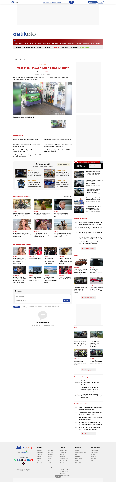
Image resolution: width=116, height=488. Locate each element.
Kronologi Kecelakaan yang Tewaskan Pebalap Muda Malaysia (90, 233)
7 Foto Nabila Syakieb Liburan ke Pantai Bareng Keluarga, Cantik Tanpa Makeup (63, 235)
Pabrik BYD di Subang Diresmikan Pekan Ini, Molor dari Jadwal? (35, 278)
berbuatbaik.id (63, 450)
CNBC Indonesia (94, 452)
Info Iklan (77, 460)
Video (92, 43)
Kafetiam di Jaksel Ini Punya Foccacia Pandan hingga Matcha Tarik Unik (65, 261)
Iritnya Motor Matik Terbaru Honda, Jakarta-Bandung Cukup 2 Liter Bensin (91, 396)
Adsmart (62, 454)
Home (16, 43)
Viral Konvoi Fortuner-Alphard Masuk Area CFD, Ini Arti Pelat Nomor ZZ (90, 382)
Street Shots (55, 47)
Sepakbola (39, 462)
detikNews (39, 450)
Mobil (26, 43)
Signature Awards (64, 458)
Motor (31, 43)
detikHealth (50, 454)
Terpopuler (18, 47)
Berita (21, 43)
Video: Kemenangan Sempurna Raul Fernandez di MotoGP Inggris (80, 362)
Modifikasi (63, 43)
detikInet (39, 456)
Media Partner (78, 458)
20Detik (49, 460)
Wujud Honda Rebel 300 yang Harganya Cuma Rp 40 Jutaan (21, 214)
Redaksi (77, 450)
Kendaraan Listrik (40, 43)
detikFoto (50, 462)
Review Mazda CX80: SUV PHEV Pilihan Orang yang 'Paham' (80, 343)
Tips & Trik (70, 43)
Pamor (33, 47)
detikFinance (40, 454)
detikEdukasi (40, 452)
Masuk (100, 2)
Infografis (47, 47)
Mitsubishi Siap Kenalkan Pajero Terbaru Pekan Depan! (96, 271)
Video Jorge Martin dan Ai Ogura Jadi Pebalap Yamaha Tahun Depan (96, 361)
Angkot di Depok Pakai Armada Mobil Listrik (25, 139)
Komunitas (26, 47)
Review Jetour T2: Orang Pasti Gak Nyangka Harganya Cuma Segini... (95, 344)
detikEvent (62, 456)
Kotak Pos (77, 456)
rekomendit (63, 473)
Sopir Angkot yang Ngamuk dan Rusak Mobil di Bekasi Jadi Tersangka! (57, 150)
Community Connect (65, 475)
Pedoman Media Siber (80, 452)
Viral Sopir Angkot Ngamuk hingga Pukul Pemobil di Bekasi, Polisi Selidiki (27, 155)
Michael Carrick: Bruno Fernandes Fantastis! (35, 259)
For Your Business (64, 471)
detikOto (15, 59)
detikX (49, 458)
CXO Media (93, 460)
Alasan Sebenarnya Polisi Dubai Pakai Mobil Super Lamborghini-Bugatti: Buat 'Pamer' (58, 145)
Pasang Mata (63, 452)
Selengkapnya (67, 196)
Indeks (98, 43)
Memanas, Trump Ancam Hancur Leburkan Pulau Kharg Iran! (62, 215)
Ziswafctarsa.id (63, 467)
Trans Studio (63, 462)
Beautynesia (93, 456)
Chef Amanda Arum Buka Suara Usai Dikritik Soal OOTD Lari (42, 214)
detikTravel (50, 450)
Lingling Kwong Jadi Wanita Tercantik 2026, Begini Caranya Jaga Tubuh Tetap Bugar (19, 279)
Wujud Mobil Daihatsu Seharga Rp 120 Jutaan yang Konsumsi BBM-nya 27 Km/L (80, 272)
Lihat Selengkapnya (87, 248)
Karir (76, 454)
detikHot (39, 458)
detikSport (39, 460)
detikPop (50, 467)
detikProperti (40, 467)
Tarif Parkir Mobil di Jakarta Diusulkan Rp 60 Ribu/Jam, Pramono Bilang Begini (89, 389)
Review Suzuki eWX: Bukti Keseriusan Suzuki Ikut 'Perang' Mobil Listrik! (93, 190)
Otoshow (39, 47)
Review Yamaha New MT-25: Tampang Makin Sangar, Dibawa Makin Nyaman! (93, 208)
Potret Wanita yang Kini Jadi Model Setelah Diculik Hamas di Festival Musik (22, 235)
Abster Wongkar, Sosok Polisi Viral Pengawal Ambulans (94, 198)
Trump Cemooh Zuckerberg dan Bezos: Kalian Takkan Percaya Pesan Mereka (50, 261)
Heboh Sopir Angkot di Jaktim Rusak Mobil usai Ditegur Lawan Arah (26, 145)
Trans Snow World (64, 460)
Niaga (49, 43)
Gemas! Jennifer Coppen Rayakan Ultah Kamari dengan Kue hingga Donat (42, 235)
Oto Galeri (86, 43)
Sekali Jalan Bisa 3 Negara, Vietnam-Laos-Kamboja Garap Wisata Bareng (50, 279)
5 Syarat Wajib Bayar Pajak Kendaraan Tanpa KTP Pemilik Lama (90, 228)
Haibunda (93, 454)
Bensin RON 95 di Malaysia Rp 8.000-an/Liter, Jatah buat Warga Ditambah (90, 238)
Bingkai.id (62, 465)
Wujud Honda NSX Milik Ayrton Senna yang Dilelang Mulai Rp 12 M (96, 289)
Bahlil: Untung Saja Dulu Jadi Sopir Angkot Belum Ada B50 (57, 140)
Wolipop (50, 456)
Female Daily (94, 458)
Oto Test (78, 43)
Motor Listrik (74, 47)
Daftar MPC (92, 2)
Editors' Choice (84, 47)
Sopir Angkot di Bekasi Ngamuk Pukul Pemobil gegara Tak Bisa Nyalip (26, 150)
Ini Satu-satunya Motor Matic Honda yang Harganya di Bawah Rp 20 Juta (90, 223)
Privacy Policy (78, 462)
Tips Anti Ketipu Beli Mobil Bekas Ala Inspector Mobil (93, 172)
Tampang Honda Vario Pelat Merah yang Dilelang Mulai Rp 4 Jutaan (80, 290)
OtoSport (55, 43)
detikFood (50, 452)
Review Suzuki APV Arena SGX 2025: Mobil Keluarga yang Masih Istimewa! (94, 182)
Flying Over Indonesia (65, 469)
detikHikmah (51, 465)
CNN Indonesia (94, 450)
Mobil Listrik (64, 47)
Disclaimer (77, 465)
